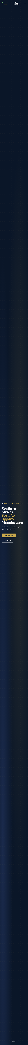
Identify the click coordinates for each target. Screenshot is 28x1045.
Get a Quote (7, 540)
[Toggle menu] (25, 3)
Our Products (8, 535)
